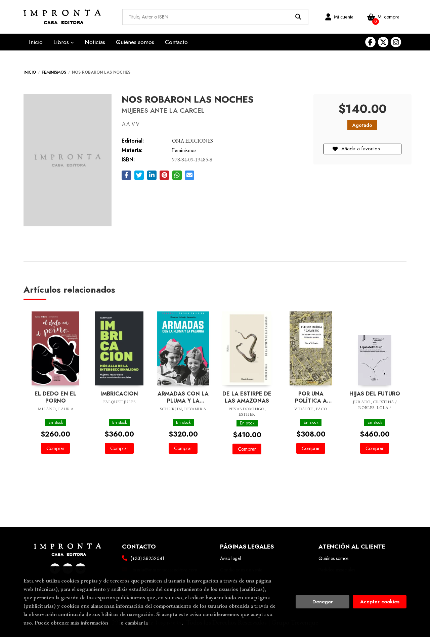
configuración (165, 622)
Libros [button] (62, 42)
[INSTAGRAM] (395, 42)
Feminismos (54, 72)
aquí (114, 622)
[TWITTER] (383, 42)
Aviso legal (230, 558)
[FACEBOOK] (370, 42)
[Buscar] (298, 17)
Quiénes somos (333, 558)
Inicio (30, 72)
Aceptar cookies (379, 601)
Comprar (55, 448)
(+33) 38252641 (147, 558)
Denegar (322, 601)
